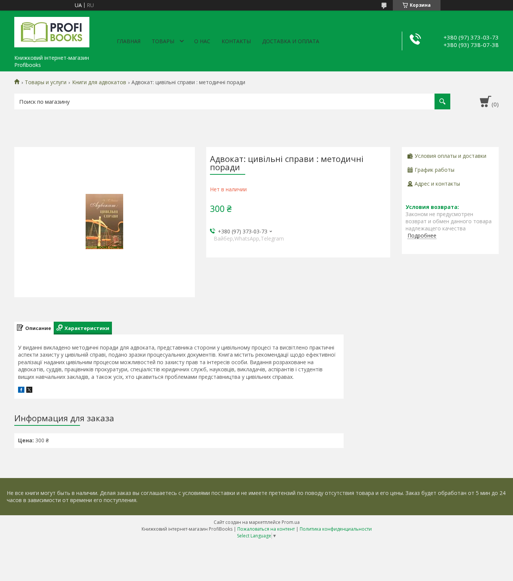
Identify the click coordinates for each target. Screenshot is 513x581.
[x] (29, 390)
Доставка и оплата (290, 41)
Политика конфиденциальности (336, 529)
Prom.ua (291, 522)
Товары (163, 41)
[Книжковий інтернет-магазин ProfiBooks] (51, 31)
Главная (128, 41)
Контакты (236, 41)
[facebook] (21, 390)
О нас (202, 41)
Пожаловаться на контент (266, 529)
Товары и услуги (45, 82)
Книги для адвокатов (99, 82)
